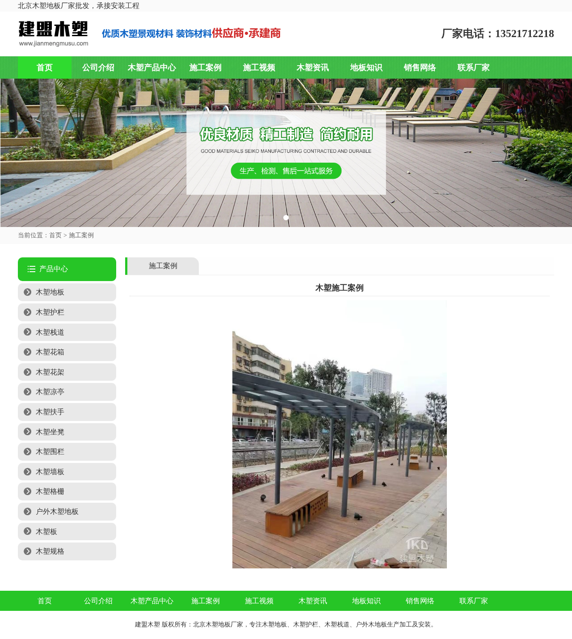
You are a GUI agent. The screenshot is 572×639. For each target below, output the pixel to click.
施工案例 (205, 67)
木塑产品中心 (152, 67)
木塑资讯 (313, 67)
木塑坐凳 (50, 432)
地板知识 (366, 67)
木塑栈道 (50, 332)
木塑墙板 (50, 471)
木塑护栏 (50, 312)
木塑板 (46, 531)
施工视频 (259, 67)
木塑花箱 (50, 352)
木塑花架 (50, 372)
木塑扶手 (50, 412)
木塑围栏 (50, 451)
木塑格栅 (50, 491)
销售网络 (420, 67)
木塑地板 (50, 292)
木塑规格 (50, 551)
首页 (45, 67)
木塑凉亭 (50, 391)
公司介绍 (98, 67)
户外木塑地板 (57, 511)
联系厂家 (474, 67)
